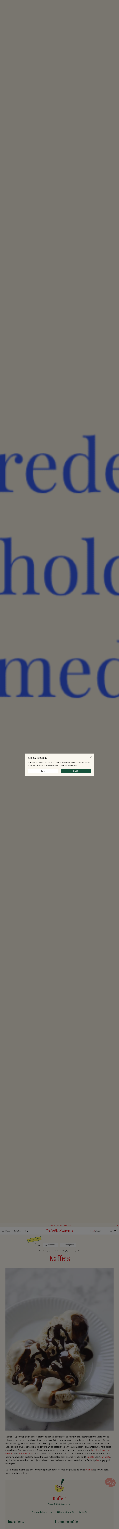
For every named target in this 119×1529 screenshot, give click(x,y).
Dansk (43, 771)
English (75, 771)
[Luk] (90, 757)
